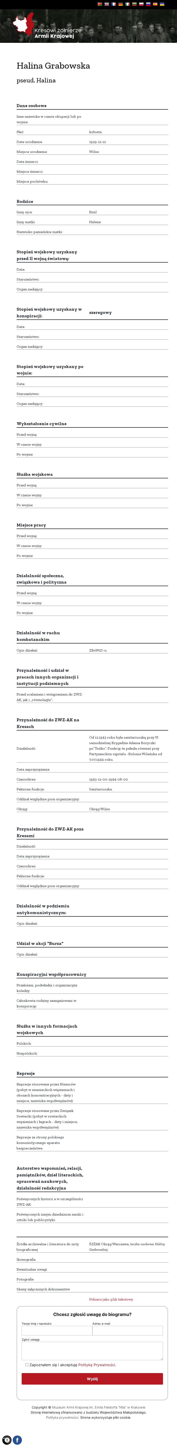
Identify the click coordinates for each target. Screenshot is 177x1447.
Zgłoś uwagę (30, 1339)
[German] (120, 4)
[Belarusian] (99, 4)
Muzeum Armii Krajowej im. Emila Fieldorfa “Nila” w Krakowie (98, 1407)
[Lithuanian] (134, 4)
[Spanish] (155, 4)
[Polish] (141, 4)
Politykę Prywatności (96, 1364)
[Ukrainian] (162, 4)
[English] (106, 4)
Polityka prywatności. (62, 1417)
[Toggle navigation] (157, 26)
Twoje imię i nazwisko (37, 1323)
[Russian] (148, 4)
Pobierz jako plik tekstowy (111, 1299)
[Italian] (127, 4)
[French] (113, 4)
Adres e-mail (101, 1323)
